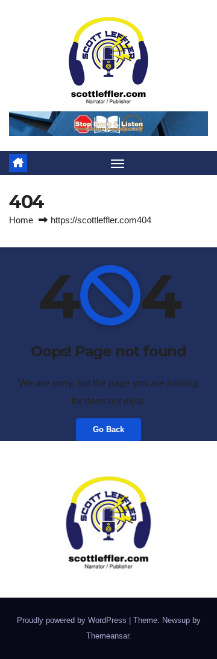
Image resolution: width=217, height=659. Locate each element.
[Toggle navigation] (117, 163)
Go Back (108, 429)
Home (21, 220)
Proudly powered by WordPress (73, 620)
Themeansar (107, 635)
